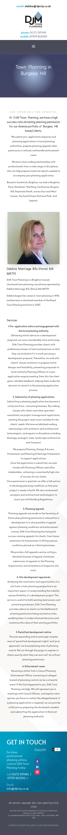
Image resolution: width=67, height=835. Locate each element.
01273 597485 (38, 32)
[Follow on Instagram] (37, 772)
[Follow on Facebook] (37, 761)
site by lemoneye (49, 825)
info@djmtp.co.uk (18, 788)
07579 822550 (38, 36)
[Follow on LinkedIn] (37, 766)
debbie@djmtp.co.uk (38, 6)
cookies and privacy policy (23, 825)
